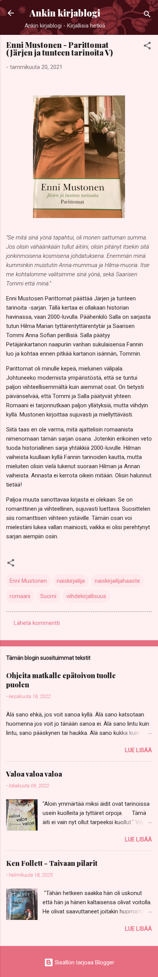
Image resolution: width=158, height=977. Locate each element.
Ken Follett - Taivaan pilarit (51, 863)
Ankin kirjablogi (65, 13)
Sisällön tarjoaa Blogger (83, 962)
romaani (20, 596)
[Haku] (147, 15)
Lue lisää (138, 750)
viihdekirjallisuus (86, 596)
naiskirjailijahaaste (117, 580)
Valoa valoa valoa (34, 774)
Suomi (48, 596)
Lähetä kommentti (37, 623)
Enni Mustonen (28, 580)
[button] (147, 47)
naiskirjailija (71, 580)
